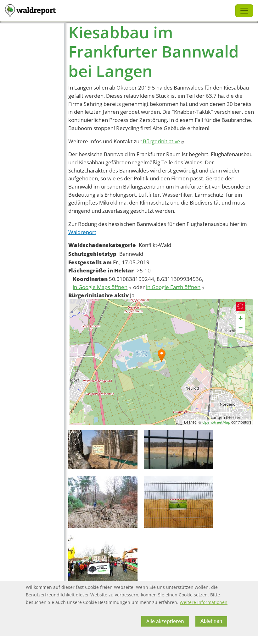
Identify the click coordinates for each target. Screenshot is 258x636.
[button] (161, 355)
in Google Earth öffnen (173, 287)
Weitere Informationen (203, 602)
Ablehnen (211, 621)
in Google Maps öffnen (100, 287)
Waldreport (82, 232)
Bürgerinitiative (161, 141)
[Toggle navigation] (244, 10)
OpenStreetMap (216, 422)
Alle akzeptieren (165, 621)
